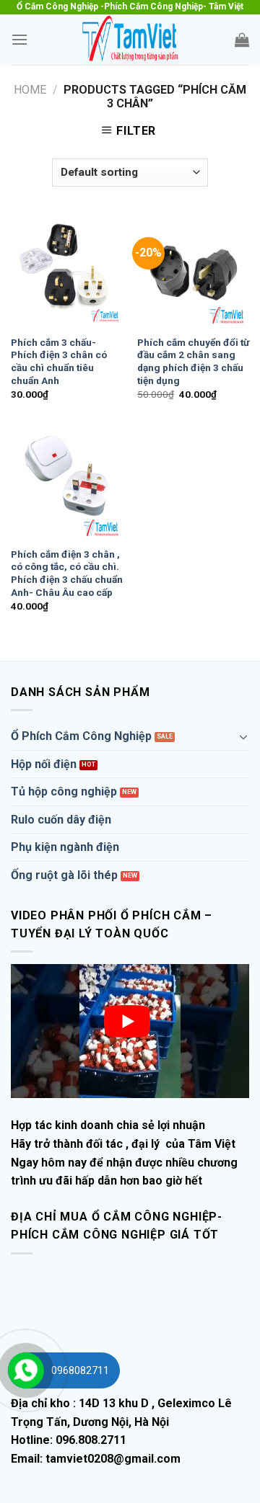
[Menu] (19, 39)
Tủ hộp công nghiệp (64, 791)
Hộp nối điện (44, 764)
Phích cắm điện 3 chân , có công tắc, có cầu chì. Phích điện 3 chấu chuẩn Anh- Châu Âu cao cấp (67, 573)
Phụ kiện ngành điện (65, 847)
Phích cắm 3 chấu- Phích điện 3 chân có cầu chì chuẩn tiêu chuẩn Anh (59, 361)
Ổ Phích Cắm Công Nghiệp (81, 736)
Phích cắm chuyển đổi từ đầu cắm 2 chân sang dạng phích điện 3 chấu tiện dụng (193, 361)
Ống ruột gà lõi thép (64, 875)
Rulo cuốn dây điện (61, 819)
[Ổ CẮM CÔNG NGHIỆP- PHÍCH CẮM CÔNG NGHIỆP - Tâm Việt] (130, 39)
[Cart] (242, 39)
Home (30, 90)
